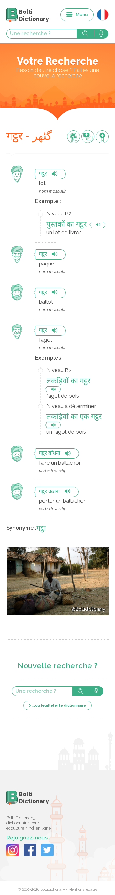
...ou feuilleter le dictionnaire (59, 705)
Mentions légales (82, 889)
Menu (82, 14)
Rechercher (85, 34)
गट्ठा (41, 529)
